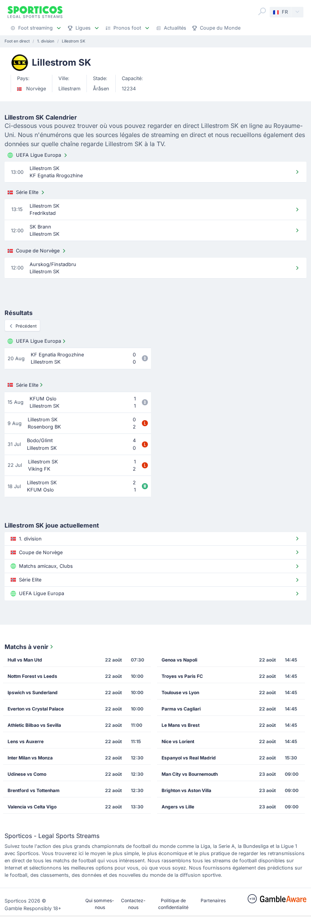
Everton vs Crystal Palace (36, 709)
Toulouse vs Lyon (180, 692)
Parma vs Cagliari (181, 709)
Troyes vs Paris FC (182, 676)
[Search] (262, 11)
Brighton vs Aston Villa (186, 790)
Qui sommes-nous (99, 904)
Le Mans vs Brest (180, 725)
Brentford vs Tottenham (34, 790)
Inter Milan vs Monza (30, 758)
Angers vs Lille (178, 807)
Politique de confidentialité (173, 904)
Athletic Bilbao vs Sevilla (34, 725)
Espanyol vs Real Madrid (189, 758)
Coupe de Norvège (38, 251)
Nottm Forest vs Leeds (32, 676)
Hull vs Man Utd (25, 660)
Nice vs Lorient (178, 741)
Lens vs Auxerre (26, 741)
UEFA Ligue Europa (38, 155)
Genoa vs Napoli (179, 660)
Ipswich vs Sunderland (33, 692)
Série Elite (27, 192)
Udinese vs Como (27, 774)
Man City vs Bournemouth (190, 774)
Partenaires (213, 900)
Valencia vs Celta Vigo (32, 807)
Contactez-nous (133, 904)
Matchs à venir (27, 647)
